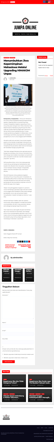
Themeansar (3, 434)
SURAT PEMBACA (49, 436)
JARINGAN (50, 427)
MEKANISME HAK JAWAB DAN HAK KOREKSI (43, 433)
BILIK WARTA (6, 57)
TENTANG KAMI (49, 439)
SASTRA (5, 379)
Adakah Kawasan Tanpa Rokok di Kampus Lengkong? (11, 246)
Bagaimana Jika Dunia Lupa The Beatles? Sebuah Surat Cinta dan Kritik (40, 383)
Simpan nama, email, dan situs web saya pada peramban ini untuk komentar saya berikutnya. (18, 350)
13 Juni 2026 (7, 399)
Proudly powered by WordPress (8, 432)
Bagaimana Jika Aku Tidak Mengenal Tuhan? (13, 382)
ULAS (31, 379)
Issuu (46, 75)
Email (4, 330)
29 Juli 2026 (7, 385)
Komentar (5, 295)
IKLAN (46, 427)
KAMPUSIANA (12, 57)
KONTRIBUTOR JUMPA (48, 430)
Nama (4, 322)
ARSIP (42, 427)
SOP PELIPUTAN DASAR (39, 436)
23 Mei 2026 (33, 399)
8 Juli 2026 (33, 385)
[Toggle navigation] (28, 49)
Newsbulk (20, 432)
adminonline (13, 78)
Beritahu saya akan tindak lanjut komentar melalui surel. (19, 354)
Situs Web (5, 338)
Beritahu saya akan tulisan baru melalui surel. (16, 357)
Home (38, 427)
